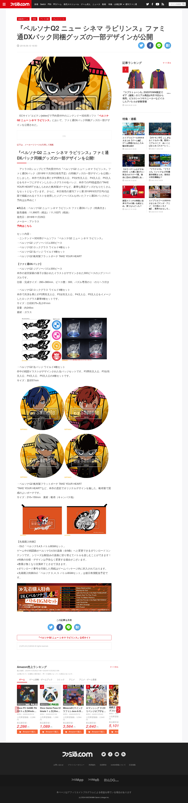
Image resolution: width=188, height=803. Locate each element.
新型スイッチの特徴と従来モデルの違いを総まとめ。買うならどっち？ (133, 203)
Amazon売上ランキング (32, 667)
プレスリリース (59, 19)
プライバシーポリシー (76, 765)
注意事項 (103, 765)
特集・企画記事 (115, 4)
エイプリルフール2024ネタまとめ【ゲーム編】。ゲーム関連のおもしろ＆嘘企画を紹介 (133, 141)
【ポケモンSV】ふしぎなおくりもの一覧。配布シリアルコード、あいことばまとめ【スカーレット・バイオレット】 (160, 141)
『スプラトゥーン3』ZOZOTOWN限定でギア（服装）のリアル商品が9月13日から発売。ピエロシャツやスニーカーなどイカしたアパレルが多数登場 (143, 97)
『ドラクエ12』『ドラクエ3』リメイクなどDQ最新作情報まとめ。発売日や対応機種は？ (159, 173)
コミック (61, 679)
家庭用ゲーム (23, 19)
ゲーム (22, 679)
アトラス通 (44, 19)
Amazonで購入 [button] (29, 731)
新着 (36, 4)
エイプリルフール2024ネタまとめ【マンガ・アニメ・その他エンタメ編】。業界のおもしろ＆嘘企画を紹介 (160, 204)
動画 (104, 4)
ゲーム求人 (86, 4)
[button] (118, 709)
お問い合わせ (58, 765)
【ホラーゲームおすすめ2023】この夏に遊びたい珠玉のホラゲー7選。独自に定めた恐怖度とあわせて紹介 (133, 173)
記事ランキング (132, 63)
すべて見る (114, 667)
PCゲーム (57, 4)
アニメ (72, 679)
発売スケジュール (71, 4)
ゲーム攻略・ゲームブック (40, 679)
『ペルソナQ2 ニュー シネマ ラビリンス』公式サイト (64, 637)
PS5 (49, 4)
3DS (34, 19)
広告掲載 (132, 765)
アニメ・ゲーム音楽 (87, 679)
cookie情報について (118, 765)
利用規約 (92, 765)
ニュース (96, 4)
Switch (43, 4)
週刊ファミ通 (131, 4)
